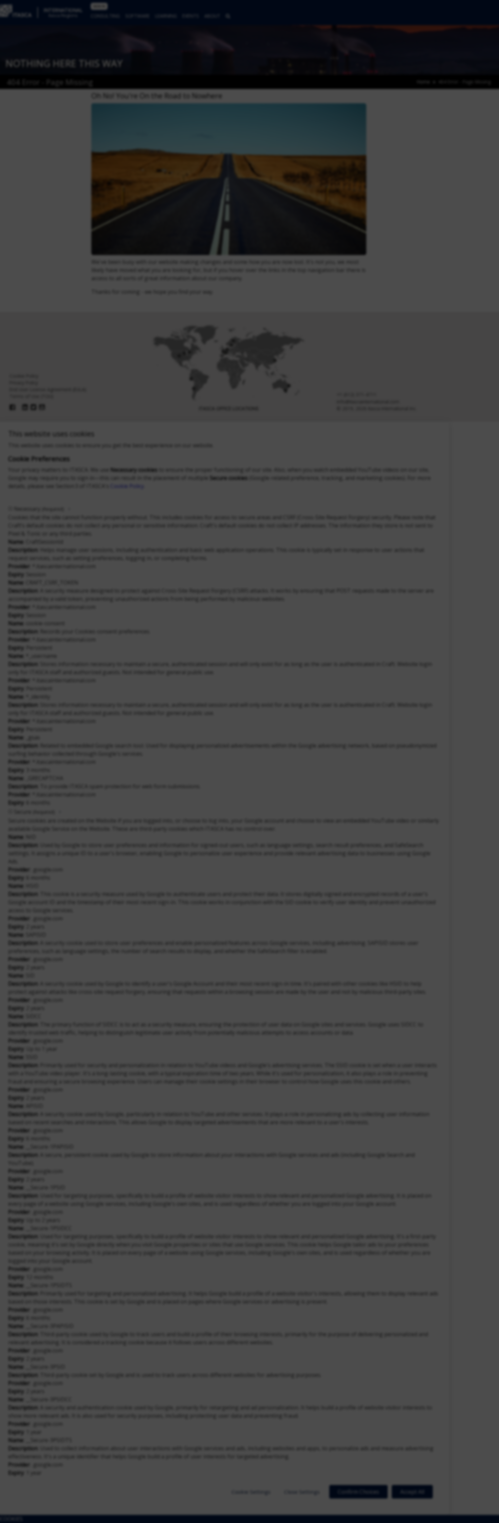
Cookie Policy (127, 486)
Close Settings (302, 1491)
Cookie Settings (251, 1491)
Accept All (412, 1491)
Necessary (39, 509)
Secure (34, 812)
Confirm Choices (358, 1491)
